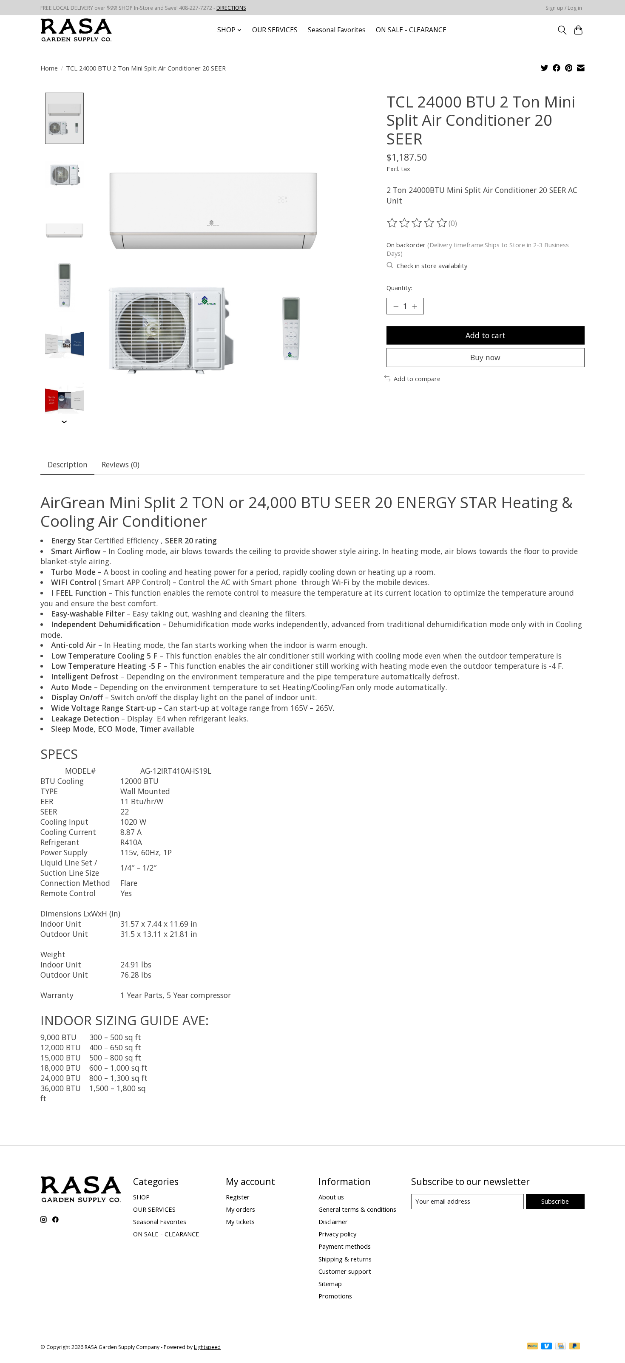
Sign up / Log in (563, 7)
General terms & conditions (357, 1209)
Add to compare (417, 378)
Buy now (485, 357)
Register (238, 1197)
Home (49, 68)
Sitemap (330, 1283)
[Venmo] (546, 1347)
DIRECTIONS (231, 7)
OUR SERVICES (275, 29)
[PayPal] (532, 1347)
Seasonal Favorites (337, 29)
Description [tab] (68, 464)
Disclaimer (333, 1221)
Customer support (344, 1271)
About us (331, 1197)
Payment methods (344, 1246)
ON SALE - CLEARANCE (411, 29)
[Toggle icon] (562, 30)
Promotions (335, 1296)
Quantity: (399, 287)
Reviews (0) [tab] (120, 464)
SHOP (141, 1197)
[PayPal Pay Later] (574, 1347)
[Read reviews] (417, 223)
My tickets (240, 1221)
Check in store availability (432, 265)
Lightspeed (207, 1347)
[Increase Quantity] (414, 306)
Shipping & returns (345, 1259)
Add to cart (486, 335)
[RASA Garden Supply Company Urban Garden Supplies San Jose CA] (76, 30)
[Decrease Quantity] (396, 306)
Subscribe (555, 1201)
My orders (240, 1209)
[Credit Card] (560, 1347)
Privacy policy (337, 1234)
